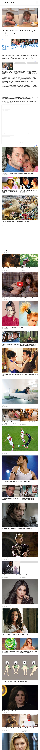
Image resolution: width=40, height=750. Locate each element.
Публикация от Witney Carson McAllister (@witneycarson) (15, 142)
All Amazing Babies (8, 2)
